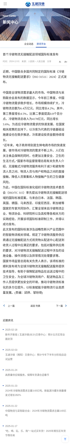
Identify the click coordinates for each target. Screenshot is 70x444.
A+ (65, 61)
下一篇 (60, 306)
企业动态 (28, 44)
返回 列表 (35, 306)
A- (60, 61)
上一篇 (10, 306)
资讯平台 (41, 44)
